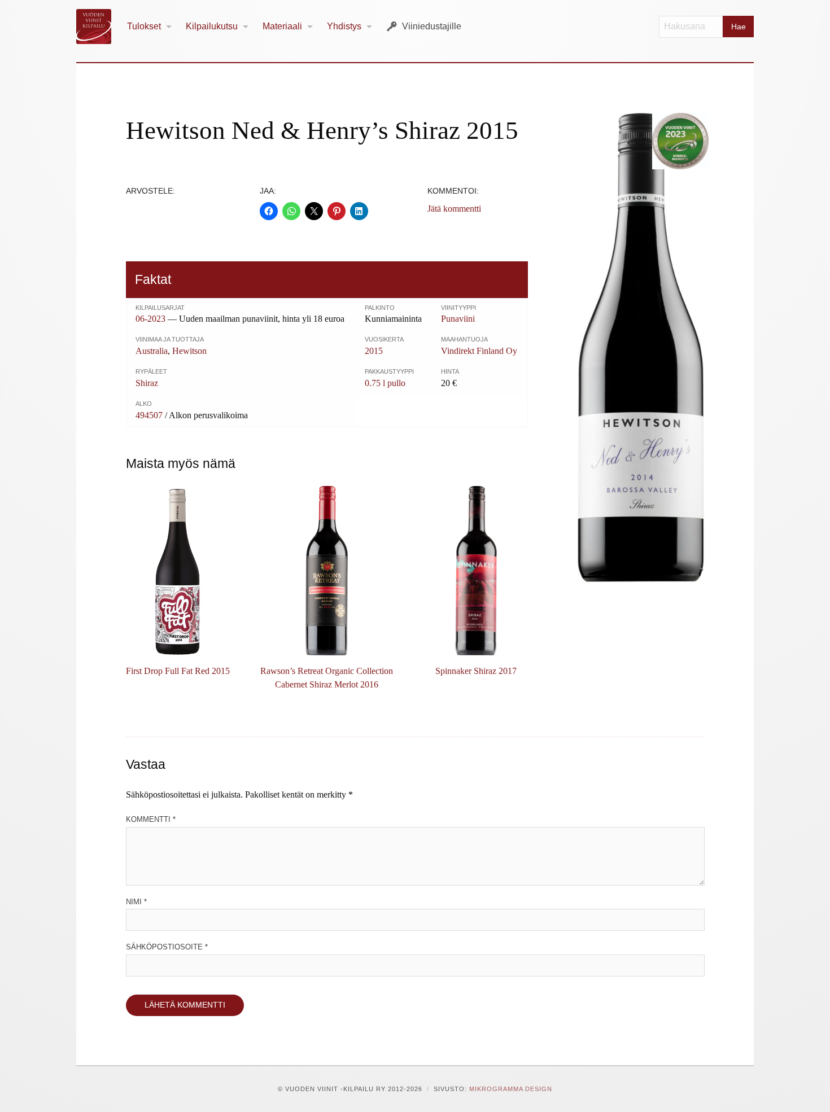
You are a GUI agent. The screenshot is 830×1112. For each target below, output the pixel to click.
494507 (149, 415)
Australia (152, 351)
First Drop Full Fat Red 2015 (178, 671)
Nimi (136, 902)
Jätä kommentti (454, 208)
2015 (374, 351)
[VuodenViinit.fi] (98, 26)
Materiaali (282, 26)
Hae (738, 26)
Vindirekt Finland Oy (479, 351)
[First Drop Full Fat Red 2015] (178, 570)
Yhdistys (344, 26)
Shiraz (147, 383)
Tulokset (144, 26)
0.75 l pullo (385, 383)
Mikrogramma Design (510, 1088)
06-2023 (150, 318)
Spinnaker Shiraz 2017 (476, 671)
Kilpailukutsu (212, 26)
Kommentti (151, 819)
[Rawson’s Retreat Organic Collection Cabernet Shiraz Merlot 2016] (327, 570)
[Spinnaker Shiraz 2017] (476, 570)
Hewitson (189, 351)
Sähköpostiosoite (167, 947)
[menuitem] (149, 27)
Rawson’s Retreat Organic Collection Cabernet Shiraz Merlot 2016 (326, 677)
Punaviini (458, 318)
